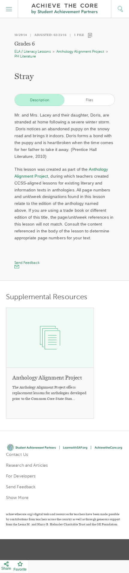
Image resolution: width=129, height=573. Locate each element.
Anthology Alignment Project (80, 51)
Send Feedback (20, 487)
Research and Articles (27, 465)
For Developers (20, 476)
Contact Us (17, 454)
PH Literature (25, 56)
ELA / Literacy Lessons (32, 51)
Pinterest (65, 550)
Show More (17, 497)
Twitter (43, 550)
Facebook (86, 550)
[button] (9, 9)
